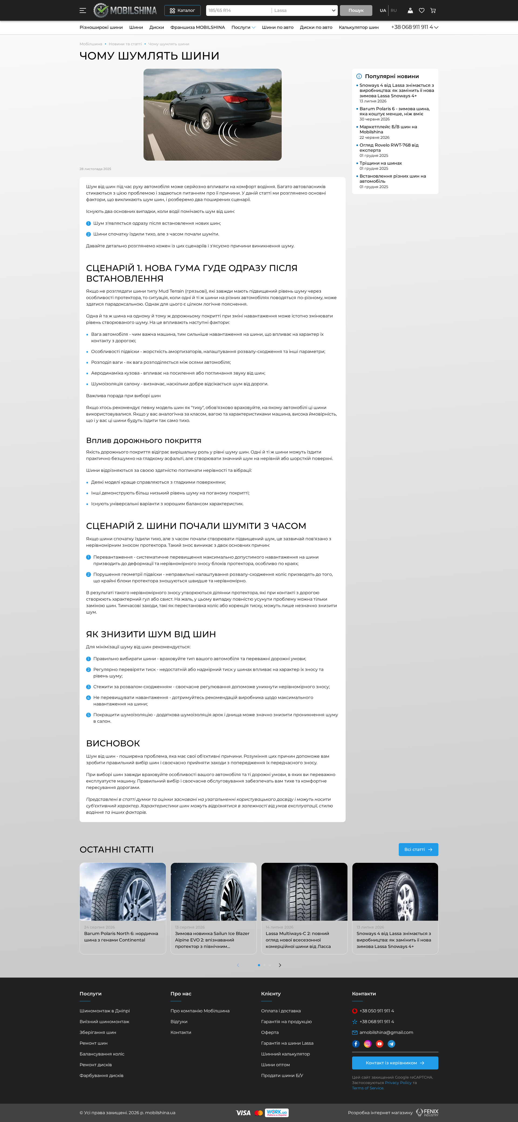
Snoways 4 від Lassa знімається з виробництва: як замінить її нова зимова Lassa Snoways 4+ (397, 90)
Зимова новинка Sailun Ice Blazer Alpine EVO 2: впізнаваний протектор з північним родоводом (212, 940)
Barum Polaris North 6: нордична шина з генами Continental (121, 937)
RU (394, 10)
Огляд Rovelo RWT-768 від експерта (389, 148)
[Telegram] (391, 1044)
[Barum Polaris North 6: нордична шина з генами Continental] (123, 892)
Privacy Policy (398, 1082)
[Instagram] (368, 1044)
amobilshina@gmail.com (386, 1032)
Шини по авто (278, 27)
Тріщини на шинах (381, 163)
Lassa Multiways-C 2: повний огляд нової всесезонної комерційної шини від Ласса (298, 940)
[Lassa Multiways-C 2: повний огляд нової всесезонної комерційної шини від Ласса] (304, 892)
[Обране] (421, 10)
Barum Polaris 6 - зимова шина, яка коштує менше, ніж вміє (395, 111)
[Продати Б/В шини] (410, 10)
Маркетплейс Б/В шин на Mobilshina (388, 129)
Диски (156, 27)
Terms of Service (367, 1088)
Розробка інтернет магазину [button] (380, 1112)
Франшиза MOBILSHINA (198, 27)
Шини (136, 27)
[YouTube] (379, 1044)
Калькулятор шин (359, 27)
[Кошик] (433, 10)
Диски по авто (316, 27)
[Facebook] (356, 1044)
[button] (83, 10)
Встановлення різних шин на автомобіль (393, 179)
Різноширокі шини (101, 27)
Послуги (240, 27)
